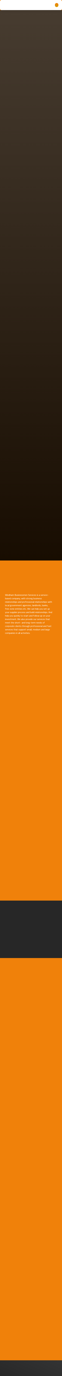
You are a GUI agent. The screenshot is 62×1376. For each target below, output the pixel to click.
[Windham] (12, 5)
